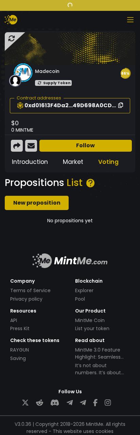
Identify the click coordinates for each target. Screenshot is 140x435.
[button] (125, 73)
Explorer (84, 290)
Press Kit (20, 328)
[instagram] (108, 403)
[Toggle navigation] (130, 19)
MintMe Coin (90, 320)
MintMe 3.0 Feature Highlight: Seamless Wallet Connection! (98, 356)
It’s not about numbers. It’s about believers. (98, 372)
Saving (18, 358)
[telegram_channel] (83, 403)
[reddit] (39, 403)
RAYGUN (19, 349)
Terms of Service (30, 290)
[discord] (54, 403)
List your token (92, 328)
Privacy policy (26, 299)
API (13, 320)
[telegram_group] (70, 403)
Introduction (30, 162)
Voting (108, 162)
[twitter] (25, 403)
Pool (80, 299)
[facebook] (95, 403)
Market (73, 162)
